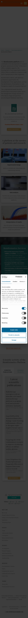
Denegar (14, 340)
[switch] (24, 313)
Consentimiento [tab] (6, 281)
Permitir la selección (14, 335)
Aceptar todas (14, 330)
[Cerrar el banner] (25, 276)
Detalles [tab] (15, 281)
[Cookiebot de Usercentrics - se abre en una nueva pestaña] (16, 277)
